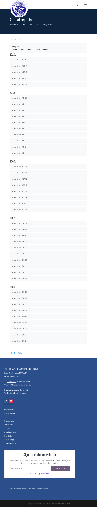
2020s (14, 49)
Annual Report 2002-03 (19, 203)
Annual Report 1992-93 (19, 260)
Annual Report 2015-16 (19, 122)
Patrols (7, 428)
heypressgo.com (64, 504)
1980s (45, 49)
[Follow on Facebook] (6, 401)
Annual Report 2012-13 (19, 141)
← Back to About (17, 39)
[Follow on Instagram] (11, 401)
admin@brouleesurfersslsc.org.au (18, 385)
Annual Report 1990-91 (19, 272)
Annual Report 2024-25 (19, 60)
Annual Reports (10, 443)
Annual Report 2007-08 (19, 179)
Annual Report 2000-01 (19, 210)
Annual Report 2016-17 (19, 116)
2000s (30, 49)
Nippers (7, 417)
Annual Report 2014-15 (19, 129)
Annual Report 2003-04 (19, 197)
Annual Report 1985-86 (19, 310)
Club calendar (9, 421)
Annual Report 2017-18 (19, 110)
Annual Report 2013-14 (19, 135)
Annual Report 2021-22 (19, 78)
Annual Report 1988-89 (19, 292)
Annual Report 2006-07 (19, 185)
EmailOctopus (45, 473)
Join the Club (9, 413)
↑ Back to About (16, 352)
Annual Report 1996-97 (19, 235)
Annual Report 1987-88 (19, 298)
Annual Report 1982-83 (19, 329)
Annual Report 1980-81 (19, 341)
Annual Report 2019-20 (19, 98)
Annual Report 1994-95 (19, 248)
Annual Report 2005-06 (19, 191)
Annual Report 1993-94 (19, 254)
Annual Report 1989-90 (19, 278)
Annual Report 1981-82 (19, 335)
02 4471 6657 (11, 381)
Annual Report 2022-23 (19, 72)
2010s (22, 49)
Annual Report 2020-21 (19, 84)
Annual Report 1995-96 (19, 242)
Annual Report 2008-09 (19, 173)
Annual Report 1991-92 (19, 266)
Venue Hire (8, 424)
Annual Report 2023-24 (19, 66)
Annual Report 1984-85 (19, 316)
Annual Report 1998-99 (19, 223)
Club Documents (10, 432)
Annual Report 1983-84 (19, 323)
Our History (8, 436)
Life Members (9, 439)
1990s (37, 49)
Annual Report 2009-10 (19, 167)
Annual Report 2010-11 (19, 153)
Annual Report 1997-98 (19, 229)
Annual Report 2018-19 (19, 104)
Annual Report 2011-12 (19, 147)
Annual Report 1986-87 (19, 304)
